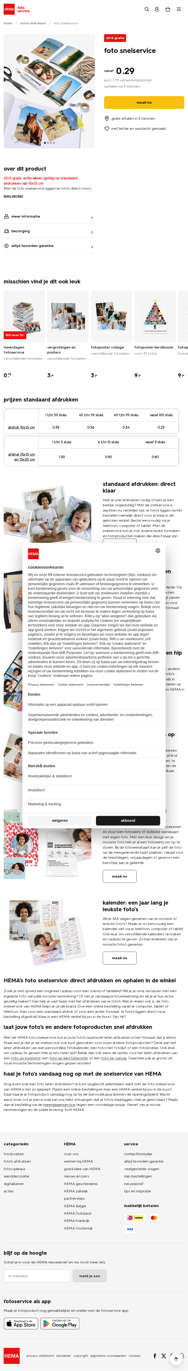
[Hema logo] (12, 1356)
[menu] (178, 9)
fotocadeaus (14, 1169)
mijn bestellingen (138, 1176)
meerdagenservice (59, 1104)
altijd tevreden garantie (143, 1161)
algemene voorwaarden (108, 1356)
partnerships (74, 1198)
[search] (146, 9)
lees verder (13, 196)
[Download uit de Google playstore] (60, 1323)
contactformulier (138, 1154)
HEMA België (75, 1206)
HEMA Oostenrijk (78, 1228)
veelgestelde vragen (141, 1169)
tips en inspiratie (137, 1191)
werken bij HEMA (78, 1161)
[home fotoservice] (17, 9)
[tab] (45, 143)
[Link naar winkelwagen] (167, 9)
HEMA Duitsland (77, 1213)
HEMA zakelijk (76, 1191)
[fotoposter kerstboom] (155, 316)
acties (9, 1191)
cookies (134, 1356)
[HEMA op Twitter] (163, 1356)
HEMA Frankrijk (76, 1221)
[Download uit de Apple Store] (21, 1323)
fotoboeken (14, 1154)
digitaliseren (14, 1184)
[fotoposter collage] (111, 316)
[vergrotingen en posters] (68, 316)
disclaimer (63, 1356)
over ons (71, 1154)
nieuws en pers (76, 1176)
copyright (80, 1356)
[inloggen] (156, 9)
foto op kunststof (25, 1058)
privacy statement (40, 1356)
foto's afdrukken (17, 1161)
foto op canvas (114, 1058)
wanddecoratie (16, 1176)
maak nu (119, 876)
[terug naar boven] (176, 1359)
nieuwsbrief (134, 1184)
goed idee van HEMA (82, 1169)
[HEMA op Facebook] (155, 1356)
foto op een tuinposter (69, 1058)
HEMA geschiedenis (81, 1184)
